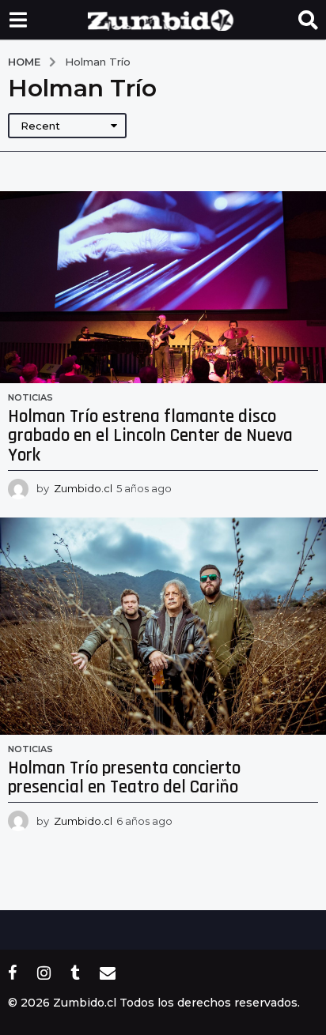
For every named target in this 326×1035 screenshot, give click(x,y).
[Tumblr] (75, 972)
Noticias (30, 397)
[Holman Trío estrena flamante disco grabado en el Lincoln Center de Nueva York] (163, 287)
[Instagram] (44, 972)
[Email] (108, 972)
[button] (18, 20)
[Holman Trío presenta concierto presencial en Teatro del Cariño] (163, 626)
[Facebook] (12, 972)
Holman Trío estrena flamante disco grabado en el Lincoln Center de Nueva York (150, 436)
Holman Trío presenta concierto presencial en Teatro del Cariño (124, 778)
